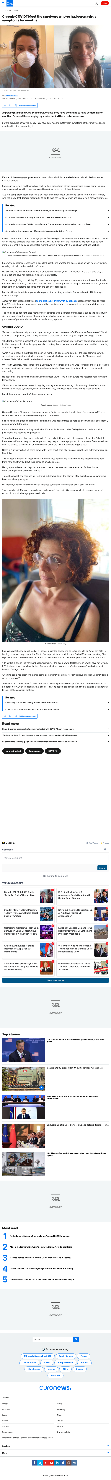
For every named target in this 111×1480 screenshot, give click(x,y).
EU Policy (61, 1409)
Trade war (55, 1375)
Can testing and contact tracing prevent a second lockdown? (32, 702)
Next (59, 1415)
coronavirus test (13, 751)
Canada (79, 1369)
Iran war (84, 1362)
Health (5, 1420)
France (84, 1356)
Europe (5, 1404)
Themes (5, 1397)
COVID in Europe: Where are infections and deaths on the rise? (33, 709)
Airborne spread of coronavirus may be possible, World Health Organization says (41, 210)
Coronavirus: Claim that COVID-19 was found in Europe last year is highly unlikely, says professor (48, 224)
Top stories (11, 1034)
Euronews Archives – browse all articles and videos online (27, 1438)
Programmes (7, 1432)
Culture (5, 1426)
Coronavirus (34, 751)
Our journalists (63, 1432)
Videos (60, 1426)
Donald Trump (29, 1362)
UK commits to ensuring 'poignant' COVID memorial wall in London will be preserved (39, 741)
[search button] (76, 1339)
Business (6, 1409)
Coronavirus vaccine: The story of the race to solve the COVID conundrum (38, 217)
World (16, 10)
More (4, 1453)
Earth (4, 1415)
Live (105, 3)
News (9, 10)
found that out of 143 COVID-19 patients (56, 300)
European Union (65, 1362)
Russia (47, 1362)
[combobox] (55, 1339)
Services (6, 1446)
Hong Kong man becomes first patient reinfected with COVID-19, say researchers (38, 729)
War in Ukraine (66, 1356)
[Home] (3, 10)
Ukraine (51, 1369)
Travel (60, 1420)
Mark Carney (34, 1369)
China (65, 1369)
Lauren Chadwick (11, 95)
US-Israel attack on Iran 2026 (37, 1356)
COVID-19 (53, 751)
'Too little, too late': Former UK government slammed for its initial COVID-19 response (39, 735)
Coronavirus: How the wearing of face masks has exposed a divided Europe (38, 231)
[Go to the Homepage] (9, 3)
